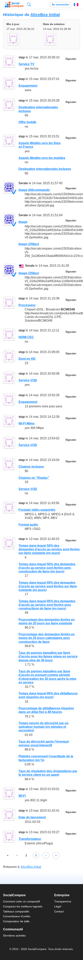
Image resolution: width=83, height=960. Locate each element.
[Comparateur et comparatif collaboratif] (14, 4)
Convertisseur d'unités (16, 916)
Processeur (27, 305)
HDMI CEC (26, 337)
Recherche (29, 4)
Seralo (23, 183)
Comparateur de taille (16, 921)
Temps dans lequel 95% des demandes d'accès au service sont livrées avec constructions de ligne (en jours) (47, 604)
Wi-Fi (22, 795)
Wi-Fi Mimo (27, 423)
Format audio (28, 524)
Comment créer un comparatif (21, 901)
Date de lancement (32, 817)
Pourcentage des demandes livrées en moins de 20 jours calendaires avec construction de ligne (47, 638)
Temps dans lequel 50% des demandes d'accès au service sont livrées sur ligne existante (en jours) (49, 549)
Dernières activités (14, 935)
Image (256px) (29, 244)
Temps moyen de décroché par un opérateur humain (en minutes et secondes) (44, 726)
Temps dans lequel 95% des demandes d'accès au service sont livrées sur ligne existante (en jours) (48, 586)
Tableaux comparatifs (16, 911)
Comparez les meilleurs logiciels (22, 906)
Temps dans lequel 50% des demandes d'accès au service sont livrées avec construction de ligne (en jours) (47, 567)
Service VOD (28, 380)
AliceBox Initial (45, 14)
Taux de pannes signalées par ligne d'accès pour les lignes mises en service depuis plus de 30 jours (48, 656)
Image (23, 222)
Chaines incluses (31, 466)
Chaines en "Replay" (34, 477)
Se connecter (60, 4)
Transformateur (30, 839)
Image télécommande (34, 190)
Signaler (70, 58)
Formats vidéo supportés (37, 509)
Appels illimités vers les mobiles (42, 158)
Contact (59, 911)
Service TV (26, 64)
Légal (57, 906)
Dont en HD (27, 358)
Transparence (62, 901)
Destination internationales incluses (45, 169)
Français (76, 4)
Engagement (28, 85)
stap (22, 57)
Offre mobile (27, 122)
